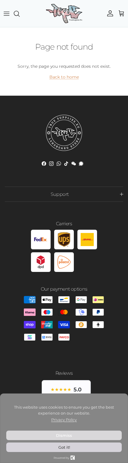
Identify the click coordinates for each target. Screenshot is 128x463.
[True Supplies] (64, 13)
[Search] (19, 13)
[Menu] (6, 13)
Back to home (64, 77)
